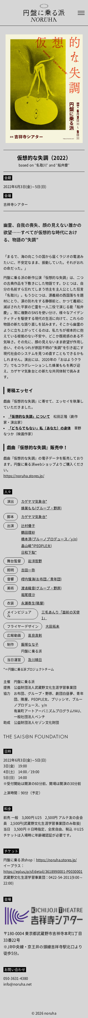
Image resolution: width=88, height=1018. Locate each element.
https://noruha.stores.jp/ (23, 476)
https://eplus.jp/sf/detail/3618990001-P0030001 (43, 871)
